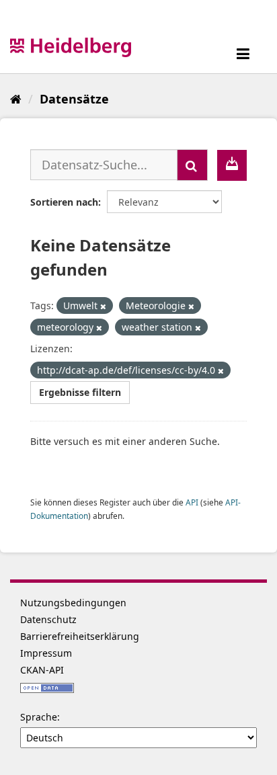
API (192, 502)
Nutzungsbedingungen (73, 602)
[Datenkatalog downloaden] (232, 165)
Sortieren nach (64, 202)
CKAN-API (42, 669)
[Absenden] (192, 165)
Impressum (46, 653)
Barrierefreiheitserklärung (79, 636)
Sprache (38, 716)
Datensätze (74, 99)
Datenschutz (48, 619)
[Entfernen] (103, 306)
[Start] (16, 99)
